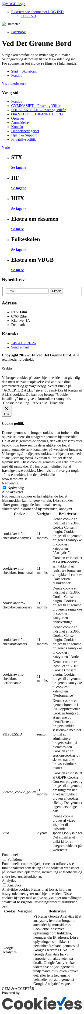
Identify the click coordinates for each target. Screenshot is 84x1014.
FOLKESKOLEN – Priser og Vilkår (38, 110)
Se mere (17, 229)
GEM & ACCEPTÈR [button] (18, 989)
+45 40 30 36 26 (23, 343)
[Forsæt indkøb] (13, 4)
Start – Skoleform (24, 71)
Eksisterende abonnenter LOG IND (37, 12)
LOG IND (28, 16)
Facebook (18, 32)
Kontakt (17, 127)
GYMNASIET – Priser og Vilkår (35, 106)
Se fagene (18, 167)
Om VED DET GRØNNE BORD (37, 114)
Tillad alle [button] (56, 403)
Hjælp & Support (24, 135)
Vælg (6, 147)
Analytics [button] (9, 880)
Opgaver (17, 118)
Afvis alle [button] (40, 403)
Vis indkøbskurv (14, 83)
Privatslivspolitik (23, 139)
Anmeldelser (20, 122)
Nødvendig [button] (10, 483)
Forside (16, 75)
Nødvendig (15, 488)
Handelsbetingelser (25, 131)
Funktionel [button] (10, 855)
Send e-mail (20, 347)
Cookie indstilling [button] (16, 403)
